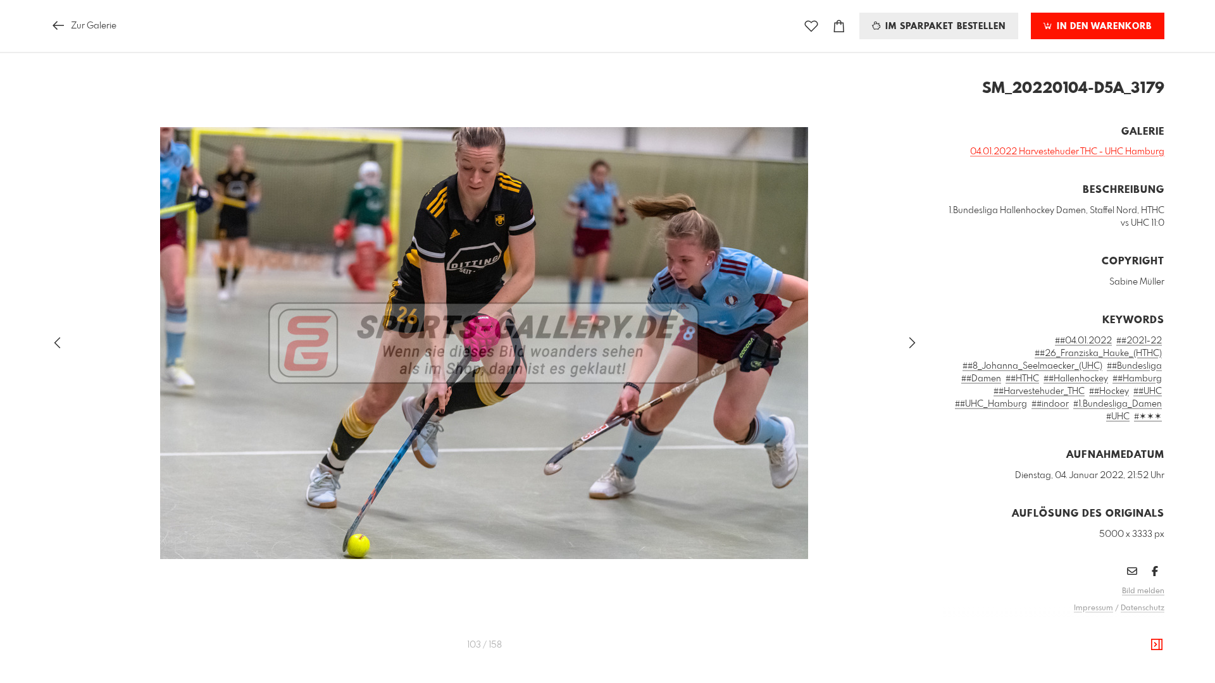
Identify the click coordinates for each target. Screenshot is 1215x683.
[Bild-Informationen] (1156, 645)
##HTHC (1022, 378)
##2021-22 (1139, 340)
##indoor (1050, 404)
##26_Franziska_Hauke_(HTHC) (1098, 353)
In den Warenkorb (1103, 26)
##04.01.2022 (1083, 340)
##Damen (981, 378)
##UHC (1147, 391)
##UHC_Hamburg (991, 404)
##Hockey (1109, 391)
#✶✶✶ (1148, 416)
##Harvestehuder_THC (1039, 391)
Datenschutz (1142, 608)
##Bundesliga (1134, 366)
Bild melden (1143, 591)
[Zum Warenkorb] (839, 26)
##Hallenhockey (1076, 378)
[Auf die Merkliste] (811, 26)
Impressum (1093, 608)
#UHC (1118, 416)
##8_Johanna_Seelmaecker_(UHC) (1032, 366)
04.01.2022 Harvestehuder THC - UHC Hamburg (1067, 151)
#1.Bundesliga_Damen (1117, 404)
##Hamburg (1137, 378)
